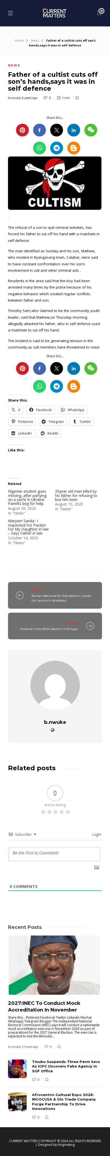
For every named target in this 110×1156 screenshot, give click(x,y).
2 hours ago (30, 1047)
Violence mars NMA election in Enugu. (49, 629)
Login (96, 834)
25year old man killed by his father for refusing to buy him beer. (76, 495)
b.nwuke (14, 98)
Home (19, 40)
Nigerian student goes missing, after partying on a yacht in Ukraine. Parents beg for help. (27, 497)
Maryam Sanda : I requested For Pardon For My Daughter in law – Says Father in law (28, 527)
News (35, 40)
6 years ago (29, 98)
